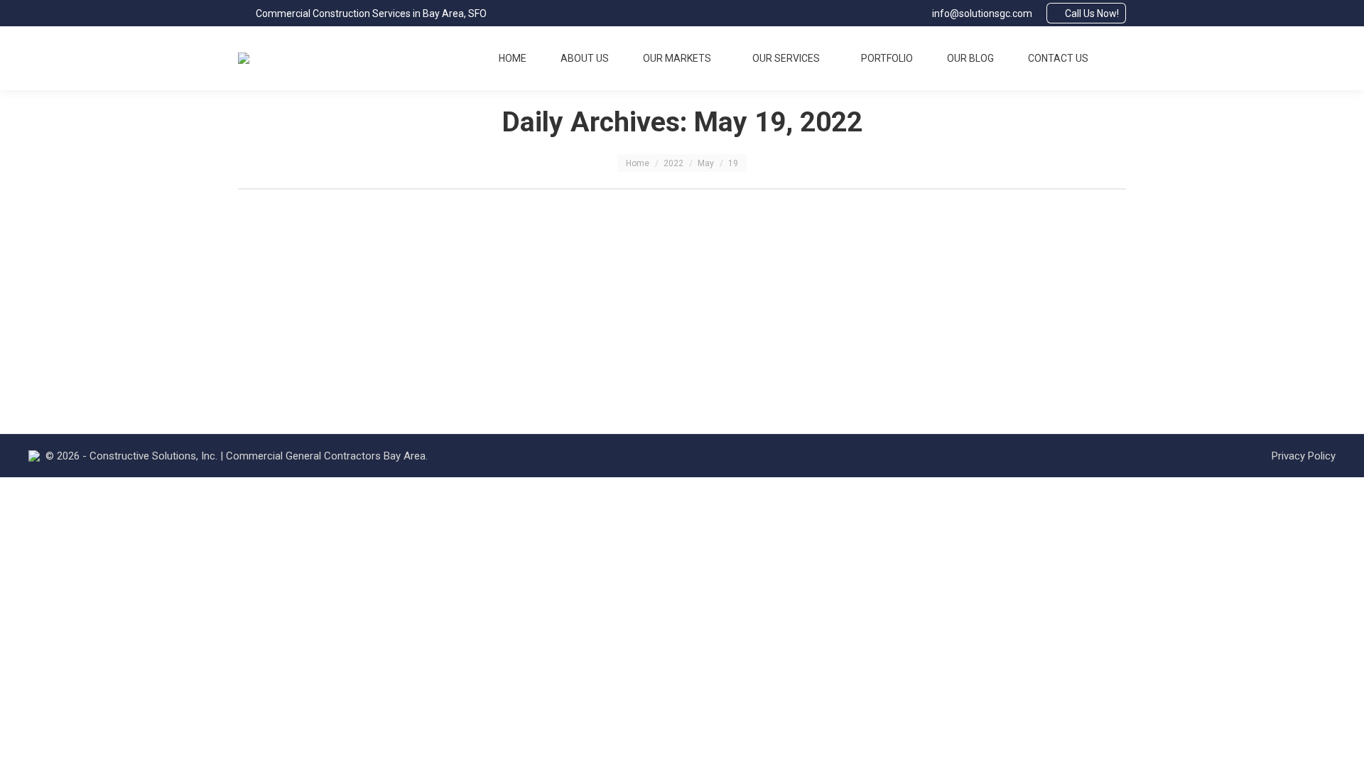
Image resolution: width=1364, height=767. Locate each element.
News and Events (362, 288)
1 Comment (605, 288)
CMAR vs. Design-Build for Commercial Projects (424, 261)
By (454, 288)
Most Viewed (286, 288)
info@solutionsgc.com (982, 13)
